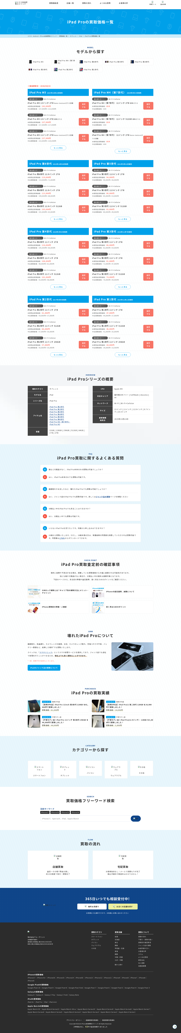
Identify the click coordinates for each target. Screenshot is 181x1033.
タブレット (73, 36)
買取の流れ (86, 3)
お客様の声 (123, 3)
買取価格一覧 (63, 36)
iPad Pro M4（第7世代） (59, 422)
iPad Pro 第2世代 (56, 409)
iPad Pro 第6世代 (56, 419)
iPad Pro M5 (54, 424)
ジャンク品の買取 (103, 496)
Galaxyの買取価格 (35, 991)
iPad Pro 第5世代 (56, 417)
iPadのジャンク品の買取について (44, 667)
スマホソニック (45, 652)
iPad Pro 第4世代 (56, 414)
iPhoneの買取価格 (35, 974)
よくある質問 (105, 3)
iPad (80, 36)
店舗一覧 (70, 3)
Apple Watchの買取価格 (38, 1006)
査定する (84, 105)
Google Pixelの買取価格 (38, 984)
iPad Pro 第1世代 (56, 406)
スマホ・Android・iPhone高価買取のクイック (42, 36)
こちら (62, 538)
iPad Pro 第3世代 (56, 411)
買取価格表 (53, 3)
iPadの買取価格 (34, 999)
